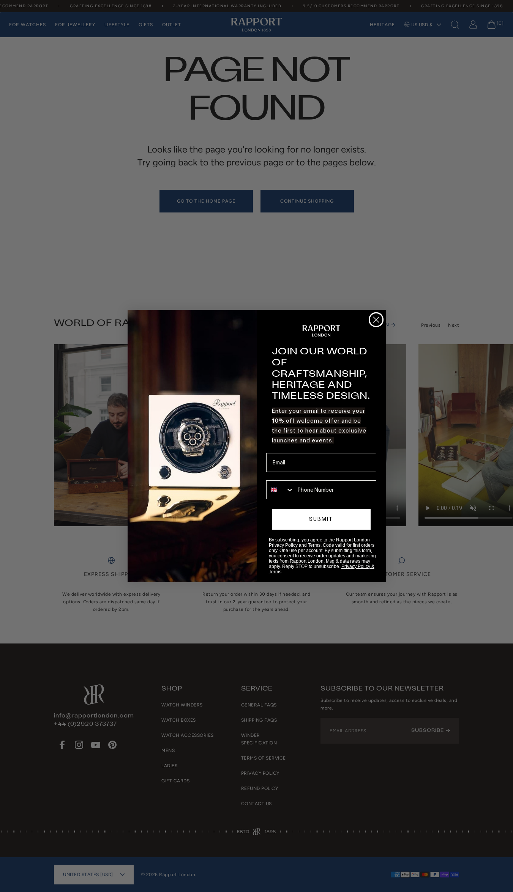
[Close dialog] (376, 319)
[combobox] (280, 490)
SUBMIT (321, 519)
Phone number (283, 475)
